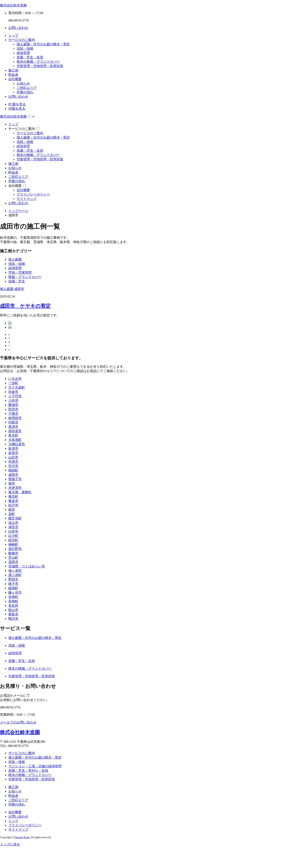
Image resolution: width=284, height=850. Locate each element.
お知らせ (23, 83)
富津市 (13, 448)
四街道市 (15, 431)
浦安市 (13, 527)
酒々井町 (15, 575)
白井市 (13, 531)
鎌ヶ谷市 (15, 592)
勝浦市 (13, 405)
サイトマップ (27, 199)
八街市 (13, 400)
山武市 (13, 457)
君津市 (13, 426)
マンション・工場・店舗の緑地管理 (35, 766)
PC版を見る (17, 104)
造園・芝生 (16, 281)
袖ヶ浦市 (15, 570)
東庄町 (13, 496)
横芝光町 (15, 518)
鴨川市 (13, 618)
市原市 (13, 461)
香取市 (13, 614)
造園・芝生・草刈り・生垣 (28, 770)
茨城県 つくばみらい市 (26, 566)
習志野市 (15, 549)
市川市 (13, 466)
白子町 (13, 536)
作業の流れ (25, 92)
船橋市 (13, 553)
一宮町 (13, 383)
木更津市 (15, 488)
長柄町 (13, 601)
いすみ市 (15, 378)
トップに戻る (10, 844)
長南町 (13, 597)
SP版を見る (16, 108)
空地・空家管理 (20, 272)
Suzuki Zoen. (22, 837)
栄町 (11, 514)
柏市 (11, 509)
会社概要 (15, 79)
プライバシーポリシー (33, 194)
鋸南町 (13, 588)
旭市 (11, 483)
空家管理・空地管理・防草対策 (40, 66)
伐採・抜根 (25, 48)
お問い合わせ (18, 28)
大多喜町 (15, 440)
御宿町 (13, 470)
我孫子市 (15, 479)
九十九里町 (16, 387)
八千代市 (15, 396)
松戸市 (13, 505)
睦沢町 (13, 540)
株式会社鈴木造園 (13, 5)
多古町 (13, 435)
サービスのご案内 (21, 40)
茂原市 (13, 562)
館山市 (13, 610)
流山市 (13, 522)
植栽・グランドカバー (25, 277)
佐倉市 (13, 392)
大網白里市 (16, 444)
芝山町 (13, 557)
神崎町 (13, 544)
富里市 (13, 453)
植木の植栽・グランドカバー (38, 61)
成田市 (19, 289)
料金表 (13, 74)
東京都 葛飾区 (20, 492)
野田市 (13, 579)
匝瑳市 (13, 409)
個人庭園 (15, 259)
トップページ (18, 211)
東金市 (13, 501)
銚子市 (13, 584)
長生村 (13, 605)
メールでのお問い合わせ (18, 722)
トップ (13, 35)
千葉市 (13, 413)
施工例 (13, 70)
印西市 (13, 422)
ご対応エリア (27, 88)
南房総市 (15, 418)
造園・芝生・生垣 (30, 57)
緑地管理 (23, 53)
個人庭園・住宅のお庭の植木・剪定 (43, 44)
